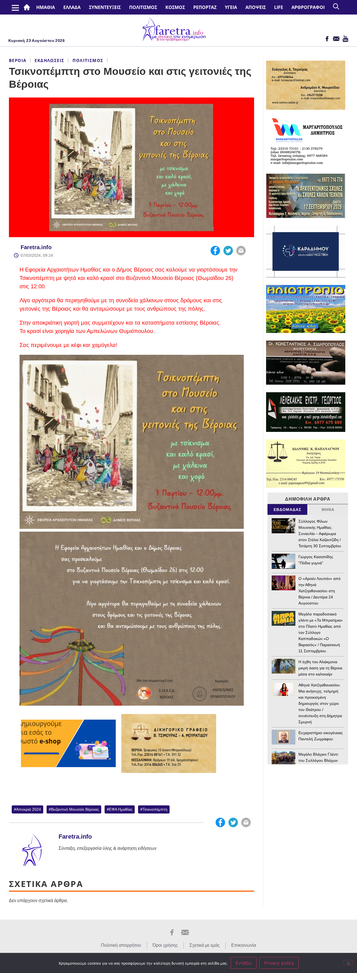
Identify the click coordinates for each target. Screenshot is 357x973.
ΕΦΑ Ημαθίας (120, 809)
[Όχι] (348, 962)
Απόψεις (255, 7)
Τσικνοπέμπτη (155, 809)
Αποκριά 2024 (28, 809)
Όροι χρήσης (165, 945)
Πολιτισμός (143, 7)
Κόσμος (175, 7)
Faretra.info (36, 247)
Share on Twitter (228, 250)
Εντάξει (243, 963)
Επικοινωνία (243, 945)
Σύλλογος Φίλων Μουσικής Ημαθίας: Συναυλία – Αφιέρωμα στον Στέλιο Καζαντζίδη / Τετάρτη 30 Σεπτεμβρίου (319, 533)
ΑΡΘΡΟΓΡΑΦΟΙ (308, 7)
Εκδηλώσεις (49, 60)
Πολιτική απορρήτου (121, 945)
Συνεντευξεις (105, 7)
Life (278, 7)
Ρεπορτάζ (204, 7)
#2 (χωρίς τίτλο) (28, 7)
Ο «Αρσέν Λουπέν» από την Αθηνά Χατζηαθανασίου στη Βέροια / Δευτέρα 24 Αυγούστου (319, 590)
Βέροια (17, 60)
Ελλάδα (72, 7)
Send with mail (241, 250)
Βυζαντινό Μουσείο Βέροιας (75, 809)
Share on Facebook (215, 250)
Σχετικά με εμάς (204, 945)
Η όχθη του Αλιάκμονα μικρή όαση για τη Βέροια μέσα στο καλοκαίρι (320, 668)
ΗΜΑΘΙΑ (45, 7)
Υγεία (231, 7)
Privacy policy (279, 963)
